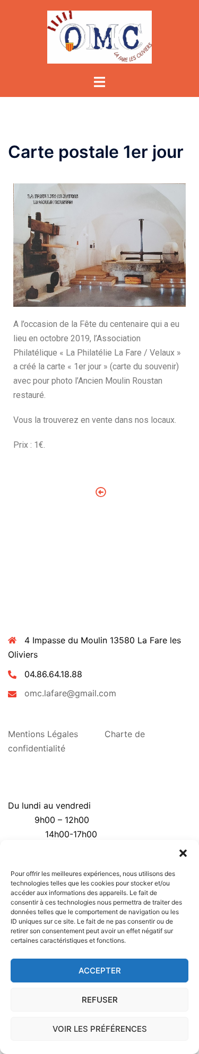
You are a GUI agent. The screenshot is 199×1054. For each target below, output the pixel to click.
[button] (183, 853)
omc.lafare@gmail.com (70, 693)
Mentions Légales (43, 734)
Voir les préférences (100, 1029)
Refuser (100, 1000)
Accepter (100, 971)
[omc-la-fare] (99, 36)
